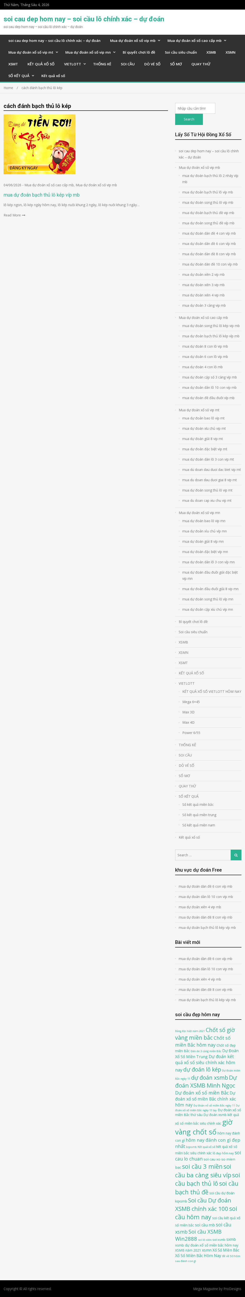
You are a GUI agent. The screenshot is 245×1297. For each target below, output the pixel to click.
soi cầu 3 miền (202, 1166)
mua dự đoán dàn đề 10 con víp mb (210, 264)
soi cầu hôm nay (206, 1212)
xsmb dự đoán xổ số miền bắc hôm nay (206, 1245)
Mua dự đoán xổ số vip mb (133, 40)
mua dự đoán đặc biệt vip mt (204, 449)
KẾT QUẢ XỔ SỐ (41, 64)
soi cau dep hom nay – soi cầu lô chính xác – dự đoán (84, 19)
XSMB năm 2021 (188, 1250)
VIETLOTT (72, 64)
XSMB (211, 52)
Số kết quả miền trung (199, 814)
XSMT (13, 64)
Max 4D (188, 722)
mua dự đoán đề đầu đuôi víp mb (208, 397)
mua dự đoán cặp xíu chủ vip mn (207, 609)
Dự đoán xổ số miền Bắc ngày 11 (214, 1105)
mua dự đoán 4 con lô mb (202, 367)
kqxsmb (191, 1147)
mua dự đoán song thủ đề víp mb (208, 223)
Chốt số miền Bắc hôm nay (203, 1041)
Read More (12, 215)
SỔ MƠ (176, 64)
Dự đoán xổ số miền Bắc (202, 1092)
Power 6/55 (191, 732)
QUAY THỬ (200, 64)
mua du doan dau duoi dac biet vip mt (211, 469)
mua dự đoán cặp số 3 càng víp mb (209, 377)
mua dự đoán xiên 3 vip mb (203, 284)
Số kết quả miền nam (198, 825)
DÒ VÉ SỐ (152, 64)
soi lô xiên (205, 1239)
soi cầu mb (205, 1225)
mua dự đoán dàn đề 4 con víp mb (209, 233)
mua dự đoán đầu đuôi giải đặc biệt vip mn (210, 575)
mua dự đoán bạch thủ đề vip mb (208, 212)
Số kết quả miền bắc (198, 804)
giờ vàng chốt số (203, 1127)
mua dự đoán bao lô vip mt (203, 418)
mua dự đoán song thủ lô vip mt (207, 490)
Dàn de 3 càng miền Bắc (206, 1051)
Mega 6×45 (191, 701)
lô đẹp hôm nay (223, 1153)
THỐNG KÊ (102, 64)
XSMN (230, 52)
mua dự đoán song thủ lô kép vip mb (211, 325)
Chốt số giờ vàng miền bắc (205, 1034)
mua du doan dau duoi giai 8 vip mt (209, 480)
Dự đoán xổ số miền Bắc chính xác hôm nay (205, 1099)
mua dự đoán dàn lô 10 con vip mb (209, 387)
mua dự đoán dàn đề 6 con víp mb (209, 243)
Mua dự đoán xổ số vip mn (88, 52)
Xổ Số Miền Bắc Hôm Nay (198, 1255)
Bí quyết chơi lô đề (139, 52)
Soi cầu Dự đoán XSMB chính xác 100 (203, 1204)
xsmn (207, 1250)
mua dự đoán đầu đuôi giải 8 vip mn (210, 588)
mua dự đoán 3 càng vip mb (204, 305)
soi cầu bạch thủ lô (207, 1179)
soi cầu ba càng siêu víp (203, 1170)
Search (189, 119)
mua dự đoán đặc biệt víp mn (205, 551)
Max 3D (188, 712)
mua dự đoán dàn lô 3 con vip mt (208, 459)
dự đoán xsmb (209, 1077)
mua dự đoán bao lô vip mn (203, 521)
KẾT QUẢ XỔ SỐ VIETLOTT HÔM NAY (211, 691)
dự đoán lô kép (202, 1069)
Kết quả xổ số (53, 75)
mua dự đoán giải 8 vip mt (202, 438)
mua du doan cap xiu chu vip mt (207, 500)
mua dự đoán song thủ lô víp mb (207, 202)
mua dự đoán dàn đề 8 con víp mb (209, 254)
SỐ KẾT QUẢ (18, 75)
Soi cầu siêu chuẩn (181, 52)
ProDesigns (232, 1288)
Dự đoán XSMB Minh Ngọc (206, 1081)
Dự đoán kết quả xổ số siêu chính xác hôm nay (205, 1063)
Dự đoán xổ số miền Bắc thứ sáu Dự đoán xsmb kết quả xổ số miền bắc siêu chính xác (208, 1117)
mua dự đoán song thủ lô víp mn (207, 599)
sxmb (231, 1239)
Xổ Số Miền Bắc (225, 1250)
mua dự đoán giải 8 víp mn (203, 541)
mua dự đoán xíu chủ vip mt (204, 428)
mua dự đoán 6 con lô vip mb (205, 356)
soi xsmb (218, 1239)
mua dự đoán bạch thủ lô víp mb (207, 192)
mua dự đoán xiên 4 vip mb (203, 295)
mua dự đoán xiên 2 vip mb (203, 274)
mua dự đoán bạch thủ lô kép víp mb (42, 195)
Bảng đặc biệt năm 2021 (190, 1031)
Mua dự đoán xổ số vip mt (30, 52)
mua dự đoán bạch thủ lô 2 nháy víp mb (210, 178)
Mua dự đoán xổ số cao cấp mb (194, 40)
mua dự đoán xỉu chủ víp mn (204, 531)
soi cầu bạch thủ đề (206, 1187)
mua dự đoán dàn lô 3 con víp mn (208, 562)
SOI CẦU (128, 64)
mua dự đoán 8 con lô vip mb (205, 346)
